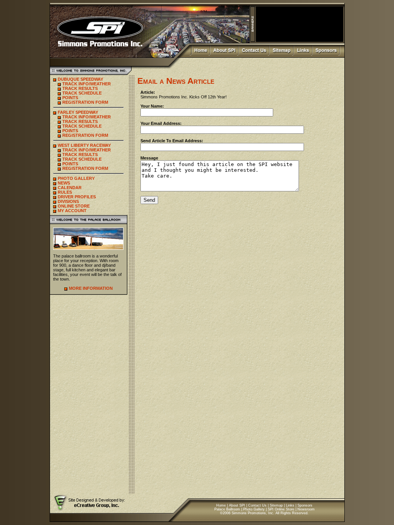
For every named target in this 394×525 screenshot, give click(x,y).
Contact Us (257, 505)
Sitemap (276, 505)
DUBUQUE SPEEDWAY (80, 79)
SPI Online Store (281, 509)
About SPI (237, 505)
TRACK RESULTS (80, 88)
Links (290, 505)
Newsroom (306, 509)
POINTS (70, 97)
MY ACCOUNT (72, 210)
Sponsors (304, 505)
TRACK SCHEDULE (82, 93)
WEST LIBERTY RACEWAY (84, 145)
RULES (65, 192)
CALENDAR (70, 187)
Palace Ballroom (227, 509)
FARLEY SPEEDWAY (78, 112)
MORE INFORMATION (91, 288)
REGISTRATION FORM (85, 102)
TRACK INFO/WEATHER (86, 83)
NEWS (64, 183)
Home (221, 505)
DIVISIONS (68, 201)
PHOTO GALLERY (76, 178)
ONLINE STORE (74, 206)
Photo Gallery (254, 509)
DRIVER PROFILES (77, 196)
